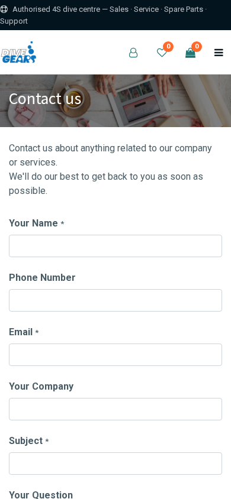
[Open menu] (218, 52)
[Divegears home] (20, 52)
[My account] (133, 52)
